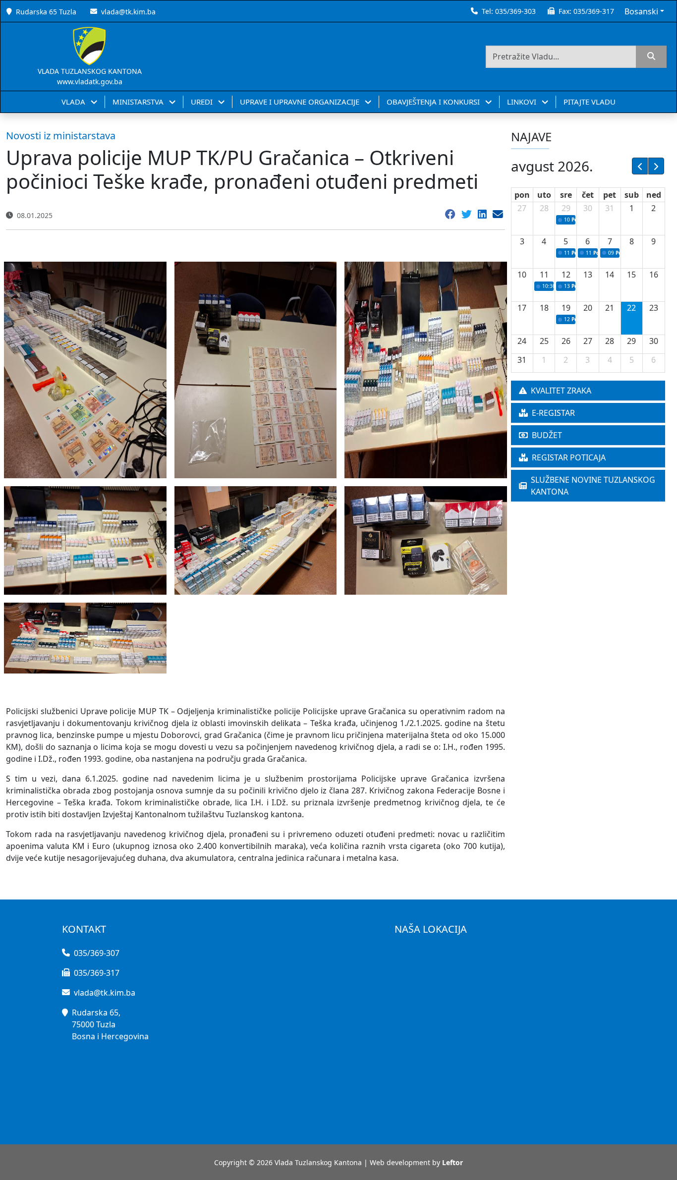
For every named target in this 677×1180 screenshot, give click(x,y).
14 (609, 274)
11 (544, 274)
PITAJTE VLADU (590, 102)
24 (521, 341)
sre (566, 194)
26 (566, 341)
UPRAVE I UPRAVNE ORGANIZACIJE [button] (300, 102)
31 (609, 208)
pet (609, 194)
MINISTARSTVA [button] (139, 102)
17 (521, 307)
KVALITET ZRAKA (561, 390)
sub (631, 194)
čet (588, 194)
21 (609, 307)
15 (631, 274)
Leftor (452, 1162)
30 (587, 208)
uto (544, 194)
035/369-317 (593, 11)
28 (544, 208)
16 (653, 274)
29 (566, 208)
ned (653, 194)
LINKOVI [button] (522, 102)
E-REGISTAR (553, 412)
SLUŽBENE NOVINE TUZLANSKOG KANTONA (593, 485)
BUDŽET (547, 435)
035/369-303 (515, 11)
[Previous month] (640, 166)
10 (521, 274)
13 (587, 274)
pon (522, 194)
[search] (651, 57)
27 (521, 208)
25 (544, 341)
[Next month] (656, 166)
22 (631, 307)
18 (544, 307)
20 (587, 307)
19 (566, 307)
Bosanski (641, 11)
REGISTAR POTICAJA (569, 457)
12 (566, 274)
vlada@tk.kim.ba (128, 11)
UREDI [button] (203, 102)
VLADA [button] (74, 102)
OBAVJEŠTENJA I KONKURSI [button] (434, 102)
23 (653, 307)
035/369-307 (96, 953)
